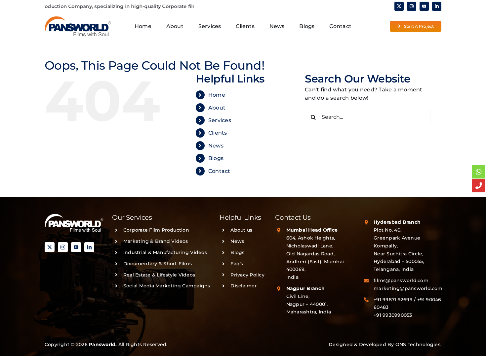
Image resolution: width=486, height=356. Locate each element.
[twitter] (399, 6)
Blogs (215, 158)
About (216, 108)
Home (216, 95)
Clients (217, 133)
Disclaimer (243, 286)
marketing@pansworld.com (408, 288)
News (215, 146)
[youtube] (424, 6)
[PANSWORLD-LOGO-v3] (78, 18)
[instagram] (411, 6)
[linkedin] (436, 6)
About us (241, 230)
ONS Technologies (417, 344)
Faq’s (236, 264)
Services (219, 120)
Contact (219, 171)
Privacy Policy (247, 275)
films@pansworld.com (401, 280)
